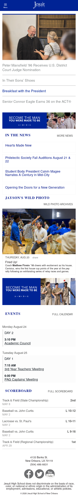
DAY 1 (9, 358)
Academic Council (18, 343)
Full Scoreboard (60, 391)
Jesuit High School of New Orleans (39, 5)
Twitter (39, 474)
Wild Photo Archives (58, 204)
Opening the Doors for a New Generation (35, 187)
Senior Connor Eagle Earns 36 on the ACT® (36, 101)
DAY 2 (9, 332)
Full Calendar (62, 314)
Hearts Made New (18, 145)
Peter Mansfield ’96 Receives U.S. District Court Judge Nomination (34, 67)
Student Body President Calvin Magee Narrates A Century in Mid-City (32, 173)
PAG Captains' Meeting (21, 379)
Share (35, 257)
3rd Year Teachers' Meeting (24, 369)
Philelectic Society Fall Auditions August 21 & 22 (38, 159)
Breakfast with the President (24, 90)
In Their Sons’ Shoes (18, 80)
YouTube (50, 474)
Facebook (28, 474)
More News (65, 135)
